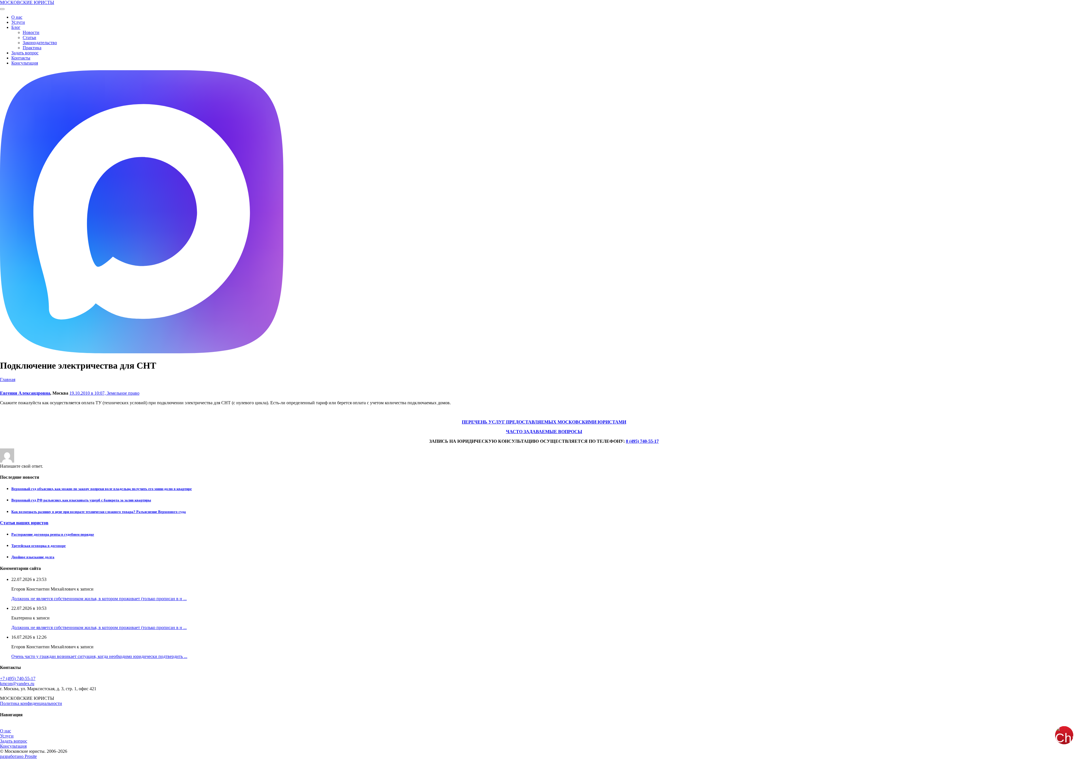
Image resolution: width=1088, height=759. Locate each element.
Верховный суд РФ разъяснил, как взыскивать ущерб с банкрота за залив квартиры (81, 500)
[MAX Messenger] (141, 351)
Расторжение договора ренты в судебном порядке (52, 534)
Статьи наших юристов (24, 522)
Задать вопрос (25, 52)
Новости (31, 32)
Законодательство (40, 42)
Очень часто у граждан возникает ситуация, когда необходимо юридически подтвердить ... (99, 656)
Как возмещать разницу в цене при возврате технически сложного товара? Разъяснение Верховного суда (98, 512)
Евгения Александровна (25, 393)
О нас (16, 17)
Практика (32, 47)
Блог (15, 27)
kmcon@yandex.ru (17, 683)
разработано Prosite (18, 756)
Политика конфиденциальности (31, 703)
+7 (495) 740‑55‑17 (17, 678)
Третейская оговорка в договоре (38, 546)
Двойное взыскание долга (32, 557)
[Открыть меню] (2, 9)
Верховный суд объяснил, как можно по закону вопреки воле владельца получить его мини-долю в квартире (101, 489)
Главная (7, 379)
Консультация (24, 63)
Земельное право (123, 393)
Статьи (29, 37)
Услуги (18, 22)
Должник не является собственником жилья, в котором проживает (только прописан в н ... (99, 598)
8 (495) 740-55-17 (642, 441)
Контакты (20, 57)
